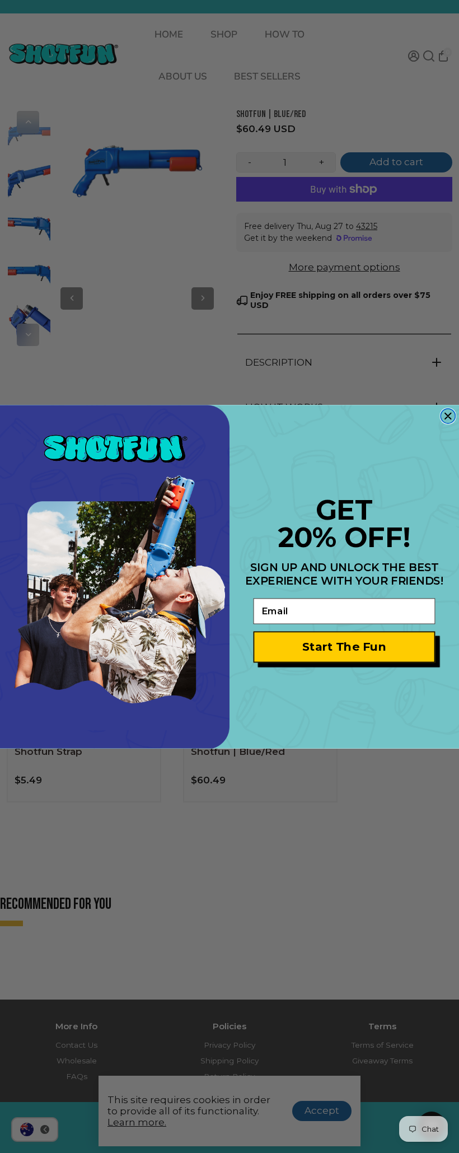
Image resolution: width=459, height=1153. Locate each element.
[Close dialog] (448, 416)
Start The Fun (344, 646)
